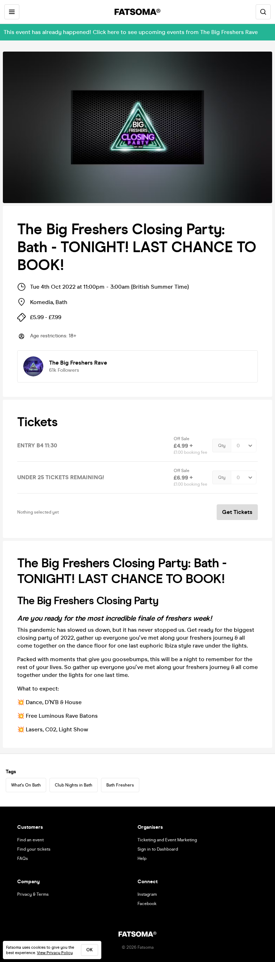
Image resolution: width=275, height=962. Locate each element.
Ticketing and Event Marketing (167, 839)
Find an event (30, 839)
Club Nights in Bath (73, 785)
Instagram (147, 894)
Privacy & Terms (33, 894)
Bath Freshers (120, 785)
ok (89, 949)
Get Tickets (237, 512)
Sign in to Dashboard (158, 849)
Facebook (147, 903)
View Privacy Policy (55, 953)
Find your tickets (33, 849)
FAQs (22, 858)
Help (142, 858)
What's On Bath (26, 785)
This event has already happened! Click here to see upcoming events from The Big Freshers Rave (131, 32)
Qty (222, 445)
